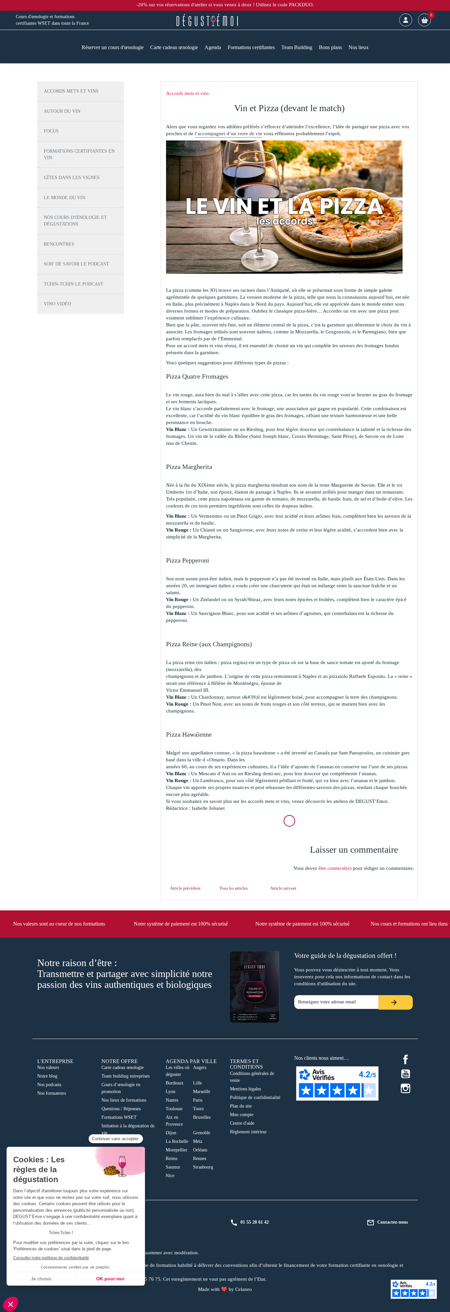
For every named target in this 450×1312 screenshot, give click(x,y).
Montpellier (176, 1149)
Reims (171, 1158)
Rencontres (59, 244)
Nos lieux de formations (123, 1100)
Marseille (201, 1091)
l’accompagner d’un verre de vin (228, 133)
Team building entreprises (125, 1076)
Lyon (170, 1091)
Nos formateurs (51, 1093)
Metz (197, 1141)
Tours (198, 1108)
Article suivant (283, 888)
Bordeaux (174, 1083)
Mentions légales (245, 1088)
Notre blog (47, 1076)
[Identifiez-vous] (406, 20)
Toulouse (174, 1108)
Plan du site (241, 1106)
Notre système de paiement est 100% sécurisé (181, 924)
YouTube (405, 1074)
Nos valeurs (48, 1067)
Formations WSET (119, 1117)
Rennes (199, 1158)
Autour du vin (62, 111)
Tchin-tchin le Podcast (73, 284)
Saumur (173, 1167)
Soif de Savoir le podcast (76, 263)
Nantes (172, 1100)
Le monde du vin (64, 197)
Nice (170, 1175)
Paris (197, 1100)
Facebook (405, 1059)
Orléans (200, 1149)
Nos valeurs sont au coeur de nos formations (59, 924)
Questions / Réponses (121, 1108)
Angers (199, 1067)
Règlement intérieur (248, 1131)
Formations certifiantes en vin (79, 154)
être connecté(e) (335, 868)
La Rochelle (177, 1141)
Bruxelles (202, 1117)
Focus (51, 131)
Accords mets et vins (71, 91)
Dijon (171, 1132)
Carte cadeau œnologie (122, 1067)
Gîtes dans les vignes (71, 177)
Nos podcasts (49, 1084)
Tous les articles (233, 888)
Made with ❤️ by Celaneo (225, 1289)
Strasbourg (203, 1167)
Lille (197, 1083)
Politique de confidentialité (255, 1097)
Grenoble (201, 1132)
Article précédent (185, 888)
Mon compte (241, 1114)
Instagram (405, 1088)
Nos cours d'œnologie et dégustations (75, 221)
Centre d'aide (242, 1123)
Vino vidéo (57, 303)
